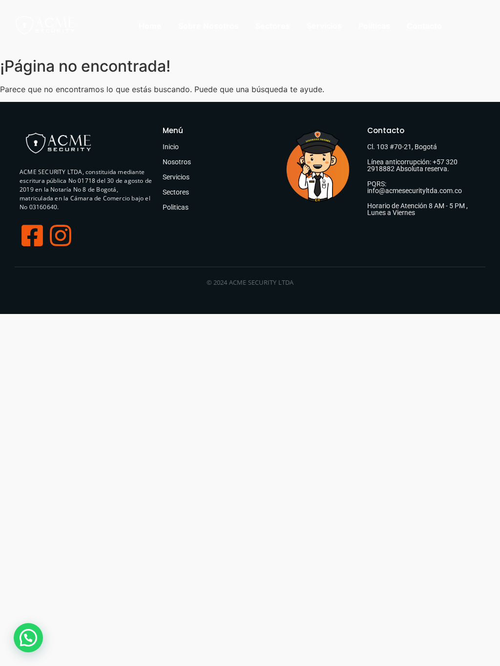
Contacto (424, 26)
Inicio (171, 147)
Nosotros (177, 162)
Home (150, 26)
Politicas (175, 207)
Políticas (374, 26)
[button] (28, 637)
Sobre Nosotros (208, 26)
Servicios (324, 26)
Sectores (272, 26)
